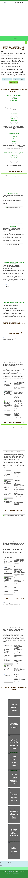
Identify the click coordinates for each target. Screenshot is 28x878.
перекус (21, 451)
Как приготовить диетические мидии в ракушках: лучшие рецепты (13, 631)
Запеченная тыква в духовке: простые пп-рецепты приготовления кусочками (13, 366)
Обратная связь (4, 865)
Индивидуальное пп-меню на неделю (13, 196)
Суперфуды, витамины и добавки (14, 153)
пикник (8, 452)
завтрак (12, 362)
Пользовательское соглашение (18, 865)
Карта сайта (3, 863)
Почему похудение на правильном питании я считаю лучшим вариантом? (13, 307)
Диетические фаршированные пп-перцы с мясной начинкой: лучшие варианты (13, 544)
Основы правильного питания (11, 225)
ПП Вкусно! (9, 871)
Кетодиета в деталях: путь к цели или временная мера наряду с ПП (13, 230)
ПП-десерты (14, 114)
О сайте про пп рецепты (14, 863)
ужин (12, 452)
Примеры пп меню (14, 133)
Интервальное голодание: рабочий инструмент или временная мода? (12, 267)
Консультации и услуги (14, 95)
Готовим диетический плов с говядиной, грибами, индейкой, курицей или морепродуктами (13, 456)
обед (16, 362)
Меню (15, 38)
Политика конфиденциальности (14, 873)
